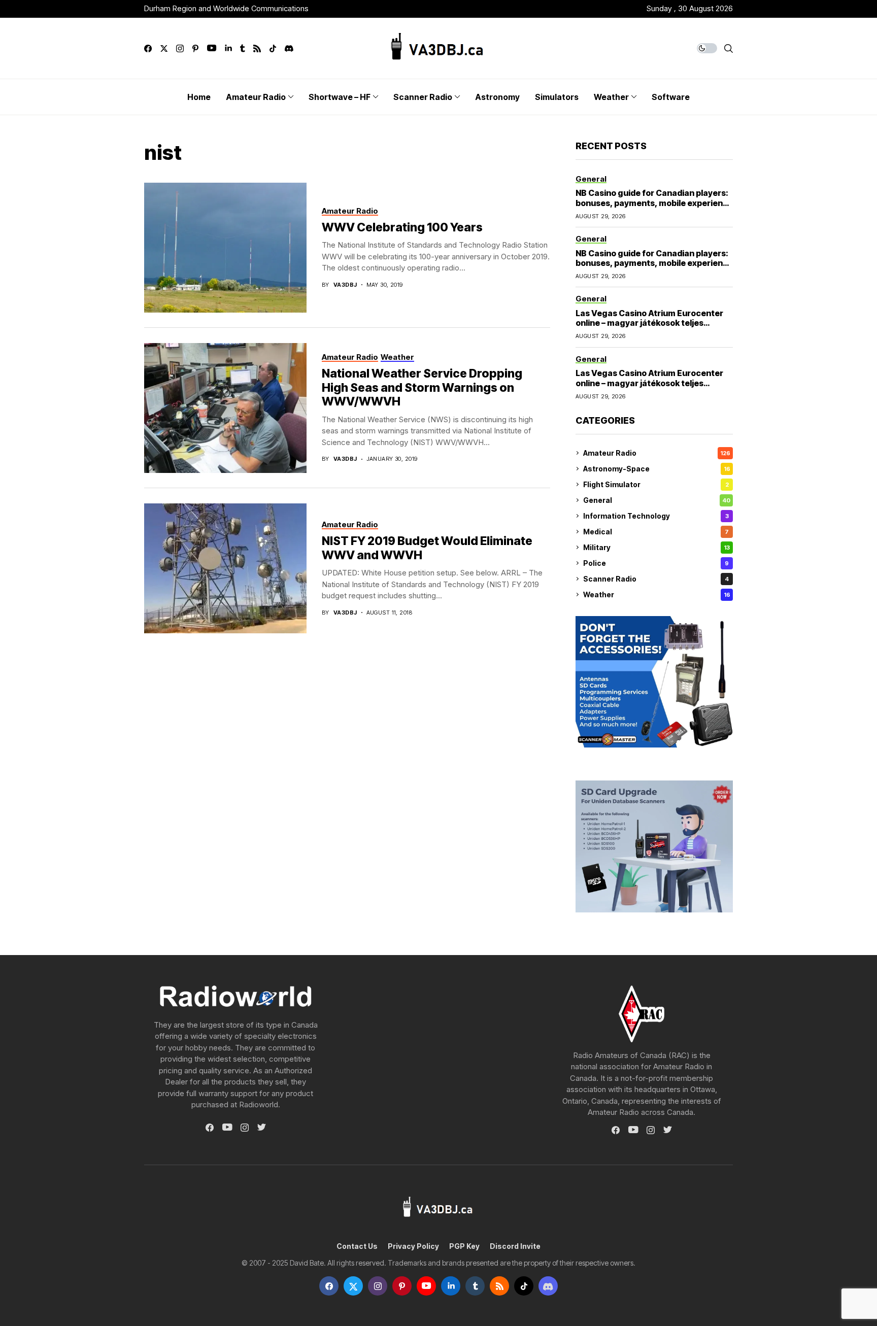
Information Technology (656, 516)
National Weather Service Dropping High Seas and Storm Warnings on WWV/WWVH (422, 387)
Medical (656, 531)
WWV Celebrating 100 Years (402, 227)
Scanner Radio (656, 578)
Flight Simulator (656, 484)
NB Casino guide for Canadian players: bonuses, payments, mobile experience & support (654, 202)
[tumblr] (242, 48)
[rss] (257, 48)
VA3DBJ (345, 285)
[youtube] (211, 48)
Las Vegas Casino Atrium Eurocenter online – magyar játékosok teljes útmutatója (649, 322)
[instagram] (180, 48)
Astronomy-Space (656, 468)
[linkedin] (228, 48)
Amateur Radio (656, 453)
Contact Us (357, 1246)
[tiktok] (272, 48)
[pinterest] (195, 48)
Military (656, 547)
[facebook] (148, 48)
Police (656, 563)
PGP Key (464, 1246)
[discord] (289, 48)
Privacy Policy (413, 1246)
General (656, 500)
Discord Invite (515, 1246)
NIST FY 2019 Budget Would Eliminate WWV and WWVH (427, 548)
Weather (656, 594)
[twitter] (163, 48)
